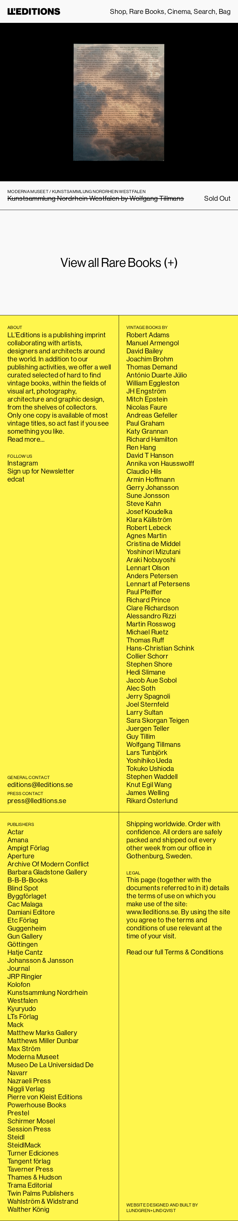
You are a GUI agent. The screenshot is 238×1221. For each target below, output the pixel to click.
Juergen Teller (148, 728)
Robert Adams (148, 335)
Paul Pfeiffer (144, 591)
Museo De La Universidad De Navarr (50, 1068)
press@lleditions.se (36, 800)
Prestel (18, 1113)
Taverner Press (30, 1169)
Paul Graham (145, 423)
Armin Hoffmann (150, 479)
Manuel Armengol (152, 343)
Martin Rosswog (150, 624)
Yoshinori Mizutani (153, 551)
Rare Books (146, 11)
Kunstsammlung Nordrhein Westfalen (47, 996)
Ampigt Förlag (28, 848)
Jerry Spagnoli (148, 696)
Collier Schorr (147, 656)
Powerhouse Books (36, 1105)
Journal (18, 968)
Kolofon (18, 984)
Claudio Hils (143, 471)
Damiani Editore (31, 912)
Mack (15, 1024)
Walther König (28, 1209)
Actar (15, 831)
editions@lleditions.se (40, 784)
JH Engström (146, 391)
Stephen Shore (149, 664)
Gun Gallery (25, 936)
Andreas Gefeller (152, 415)
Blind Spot (22, 888)
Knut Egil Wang (149, 784)
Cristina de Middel (153, 543)
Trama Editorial (29, 1185)
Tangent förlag (29, 1161)
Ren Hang (141, 447)
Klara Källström (149, 519)
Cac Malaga (24, 904)
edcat (15, 479)
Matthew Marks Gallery (42, 1032)
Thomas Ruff (145, 640)
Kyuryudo (21, 1008)
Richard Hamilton (152, 439)
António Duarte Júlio (156, 375)
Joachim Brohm (149, 359)
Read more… (26, 439)
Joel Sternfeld (147, 704)
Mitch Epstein (147, 399)
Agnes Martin (146, 535)
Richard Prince (148, 600)
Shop (118, 11)
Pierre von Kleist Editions (44, 1097)
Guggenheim (26, 928)
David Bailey (144, 351)
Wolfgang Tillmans (153, 744)
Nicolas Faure (146, 407)
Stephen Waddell (152, 776)
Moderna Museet (33, 1056)
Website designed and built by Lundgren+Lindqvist (162, 1207)
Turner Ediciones (33, 1153)
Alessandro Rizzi (151, 616)
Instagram (22, 463)
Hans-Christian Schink (160, 648)
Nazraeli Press (29, 1080)
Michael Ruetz (147, 632)
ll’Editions (33, 11)
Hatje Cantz (25, 952)
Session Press (29, 1129)
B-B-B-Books (27, 880)
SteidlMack (24, 1145)
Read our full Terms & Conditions (174, 952)
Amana (17, 840)
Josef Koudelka (149, 511)
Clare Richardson (152, 608)
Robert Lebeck (148, 527)
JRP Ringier (24, 976)
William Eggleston (152, 383)
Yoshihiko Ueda (149, 760)
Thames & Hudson (34, 1177)
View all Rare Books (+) (119, 262)
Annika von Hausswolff (160, 463)
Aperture (21, 856)
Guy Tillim (140, 736)
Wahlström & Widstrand (42, 1201)
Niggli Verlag (26, 1088)
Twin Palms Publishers (40, 1193)
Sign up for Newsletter (41, 471)
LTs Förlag (22, 1016)
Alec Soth (141, 688)
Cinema (179, 11)
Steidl (16, 1137)
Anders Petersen (152, 575)
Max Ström (23, 1048)
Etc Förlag (22, 920)
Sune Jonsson (148, 495)
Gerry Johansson (152, 487)
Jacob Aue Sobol (151, 680)
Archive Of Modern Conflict (48, 864)
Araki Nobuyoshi (151, 559)
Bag (225, 11)
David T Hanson (150, 455)
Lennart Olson (148, 567)
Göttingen (22, 944)
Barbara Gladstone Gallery (47, 872)
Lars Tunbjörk (147, 752)
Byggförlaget (26, 896)
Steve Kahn (143, 503)
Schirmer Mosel (31, 1121)
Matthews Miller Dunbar (43, 1040)
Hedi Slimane (145, 672)
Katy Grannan (147, 431)
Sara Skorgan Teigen (157, 720)
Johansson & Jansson (40, 960)
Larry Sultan (144, 712)
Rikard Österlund (152, 800)
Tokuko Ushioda (150, 768)
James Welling (148, 792)
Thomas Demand (152, 367)
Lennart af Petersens (158, 583)
